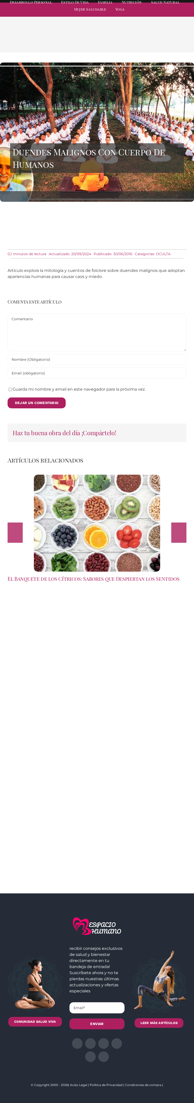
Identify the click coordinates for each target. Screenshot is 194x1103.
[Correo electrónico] (177, 41)
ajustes (69, 1098)
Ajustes (168, 1091)
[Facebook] (137, 41)
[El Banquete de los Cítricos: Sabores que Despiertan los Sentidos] (97, 477)
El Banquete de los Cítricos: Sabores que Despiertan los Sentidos (94, 578)
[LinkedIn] (153, 41)
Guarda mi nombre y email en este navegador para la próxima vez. (79, 389)
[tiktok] (184, 14)
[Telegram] (169, 41)
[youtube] (175, 14)
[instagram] (157, 14)
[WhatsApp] (161, 41)
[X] (145, 41)
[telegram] (166, 14)
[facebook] (139, 14)
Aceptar (105, 1091)
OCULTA (163, 254)
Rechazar (137, 1091)
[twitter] (148, 14)
